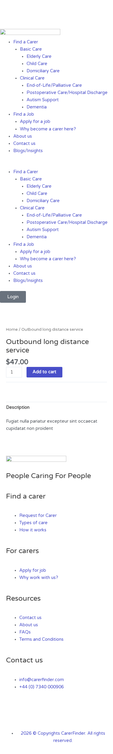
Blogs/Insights (28, 150)
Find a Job (23, 114)
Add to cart (44, 371)
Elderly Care (39, 56)
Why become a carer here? (48, 129)
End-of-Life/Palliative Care (54, 85)
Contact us (24, 143)
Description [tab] (18, 407)
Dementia (37, 107)
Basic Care (31, 49)
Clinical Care (32, 78)
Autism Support (43, 99)
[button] (56, 164)
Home (12, 329)
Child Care (37, 63)
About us (22, 136)
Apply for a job (35, 121)
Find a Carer (25, 42)
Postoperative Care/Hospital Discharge (67, 92)
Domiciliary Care (43, 71)
